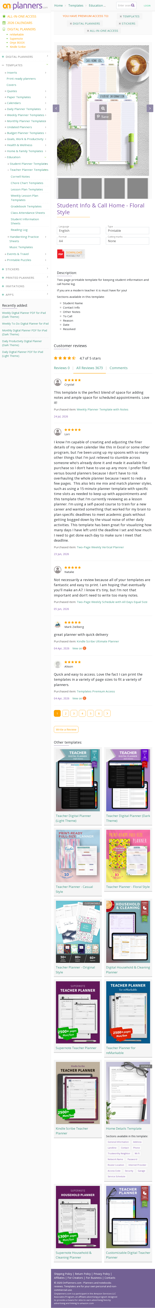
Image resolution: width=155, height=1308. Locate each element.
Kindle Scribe (18, 47)
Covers (11, 85)
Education (96, 5)
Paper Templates (19, 97)
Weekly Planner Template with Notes (102, 409)
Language (64, 227)
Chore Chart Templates (27, 183)
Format (63, 237)
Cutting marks (115, 237)
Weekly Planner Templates (25, 115)
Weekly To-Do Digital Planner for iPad (25, 323)
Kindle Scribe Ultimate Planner (98, 641)
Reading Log (19, 230)
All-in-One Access (21, 16)
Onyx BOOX (17, 42)
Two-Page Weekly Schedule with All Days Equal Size (112, 602)
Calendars (14, 103)
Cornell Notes (20, 176)
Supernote (16, 38)
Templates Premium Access (96, 691)
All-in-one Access (103, 30)
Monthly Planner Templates (26, 121)
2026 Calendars (19, 23)
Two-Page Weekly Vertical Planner (100, 547)
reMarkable (17, 34)
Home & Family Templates (25, 151)
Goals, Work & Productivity (25, 139)
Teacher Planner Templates (29, 170)
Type (110, 227)
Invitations (15, 286)
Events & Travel (18, 254)
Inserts (12, 72)
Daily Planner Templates (24, 109)
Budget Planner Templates (25, 133)
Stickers (128, 23)
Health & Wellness (19, 145)
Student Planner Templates (29, 164)
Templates (75, 5)
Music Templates (21, 247)
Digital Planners (86, 23)
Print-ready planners (21, 78)
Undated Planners (19, 127)
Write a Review (66, 729)
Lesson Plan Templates (27, 189)
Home (58, 5)
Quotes (12, 91)
